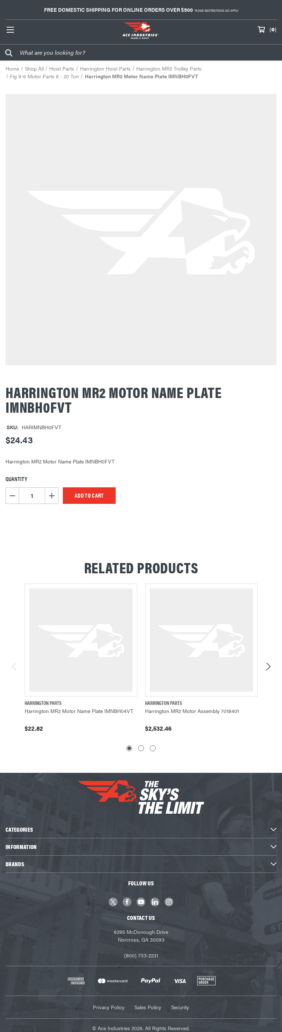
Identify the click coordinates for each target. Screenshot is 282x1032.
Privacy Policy (108, 1007)
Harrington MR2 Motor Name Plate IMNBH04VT (79, 710)
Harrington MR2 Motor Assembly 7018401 (192, 710)
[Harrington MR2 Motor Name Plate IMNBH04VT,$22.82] (81, 640)
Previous (14, 668)
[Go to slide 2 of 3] (141, 748)
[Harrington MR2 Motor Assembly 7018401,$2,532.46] (201, 640)
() (273, 29)
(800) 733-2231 (141, 955)
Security (180, 1007)
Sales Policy (147, 1007)
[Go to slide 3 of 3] (153, 748)
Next (267, 668)
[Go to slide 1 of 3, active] (129, 748)
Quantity (16, 478)
